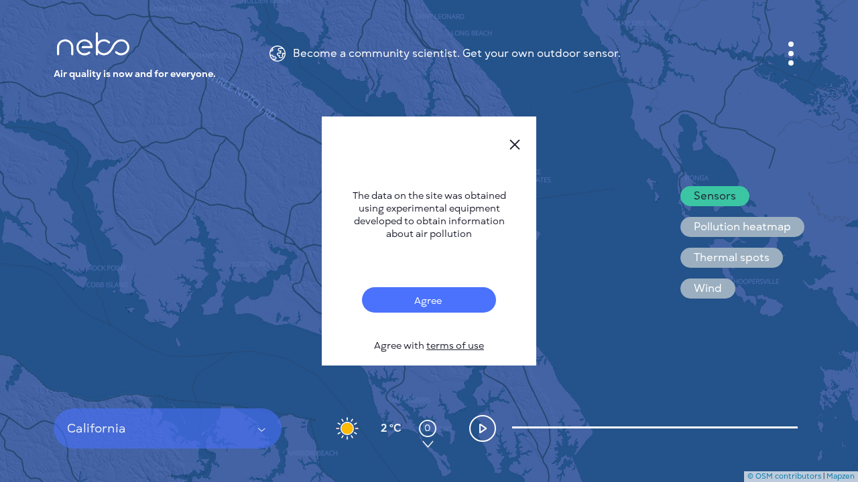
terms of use (455, 345)
